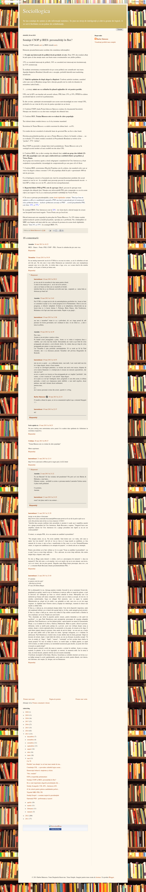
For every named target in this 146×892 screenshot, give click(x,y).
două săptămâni (59, 197)
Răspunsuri (34, 275)
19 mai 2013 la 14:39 (47, 332)
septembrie (31, 746)
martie (29, 805)
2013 (27, 734)
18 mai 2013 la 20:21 (50, 279)
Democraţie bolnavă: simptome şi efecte (40, 770)
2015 (27, 728)
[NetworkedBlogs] (55, 826)
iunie (29, 755)
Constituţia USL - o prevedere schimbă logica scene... (44, 767)
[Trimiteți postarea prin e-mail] (49, 230)
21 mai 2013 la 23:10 (44, 576)
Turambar (31, 257)
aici (40, 45)
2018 (27, 718)
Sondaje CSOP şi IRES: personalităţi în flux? (41, 780)
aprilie (29, 802)
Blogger (111, 877)
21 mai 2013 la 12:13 (44, 458)
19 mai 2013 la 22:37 (50, 409)
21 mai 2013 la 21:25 (50, 497)
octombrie (30, 743)
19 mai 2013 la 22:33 (55, 397)
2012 (27, 816)
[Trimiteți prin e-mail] (54, 230)
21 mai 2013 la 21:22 (47, 473)
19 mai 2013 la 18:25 (46, 425)
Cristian (31, 441)
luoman (98, 877)
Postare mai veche (81, 699)
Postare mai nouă (28, 699)
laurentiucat (38, 279)
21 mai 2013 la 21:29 (44, 513)
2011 (27, 819)
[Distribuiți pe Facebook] (60, 230)
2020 (27, 712)
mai (28, 758)
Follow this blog (55, 829)
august (29, 749)
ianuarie (30, 812)
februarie (30, 808)
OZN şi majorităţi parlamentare (37, 777)
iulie (29, 752)
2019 (27, 715)
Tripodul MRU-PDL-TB (34, 792)
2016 (27, 724)
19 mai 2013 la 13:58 (50, 317)
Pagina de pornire (55, 699)
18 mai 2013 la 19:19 (43, 257)
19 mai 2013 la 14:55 (50, 360)
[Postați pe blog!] (56, 230)
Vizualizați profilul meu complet (105, 42)
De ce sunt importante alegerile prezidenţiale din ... (43, 783)
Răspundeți (31, 250)
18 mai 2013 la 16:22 (41, 244)
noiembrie (30, 740)
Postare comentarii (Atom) (41, 703)
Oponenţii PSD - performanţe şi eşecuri (39, 798)
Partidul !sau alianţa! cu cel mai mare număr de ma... (44, 764)
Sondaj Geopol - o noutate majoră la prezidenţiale (43, 795)
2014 (27, 731)
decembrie (30, 736)
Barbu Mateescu (39, 397)
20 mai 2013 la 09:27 (41, 441)
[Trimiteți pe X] (58, 230)
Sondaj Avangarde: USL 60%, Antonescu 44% (42, 786)
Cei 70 (29, 761)
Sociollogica (36, 10)
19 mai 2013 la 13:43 (47, 298)
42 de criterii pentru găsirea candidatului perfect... (43, 789)
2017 (27, 721)
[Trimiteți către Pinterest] (62, 230)
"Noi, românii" (31, 773)
